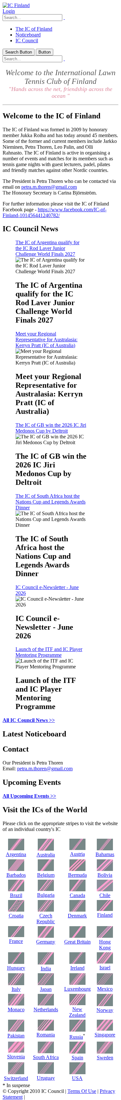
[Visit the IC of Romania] (46, 1029)
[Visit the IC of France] (16, 935)
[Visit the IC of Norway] (105, 1004)
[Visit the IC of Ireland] (77, 962)
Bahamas (105, 854)
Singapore (105, 1034)
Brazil (16, 895)
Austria (77, 854)
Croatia (16, 915)
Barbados (16, 875)
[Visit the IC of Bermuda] (77, 869)
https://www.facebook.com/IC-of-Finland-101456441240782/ (54, 212)
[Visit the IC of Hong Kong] (105, 936)
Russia (76, 1037)
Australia (45, 854)
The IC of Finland (33, 29)
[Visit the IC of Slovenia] (16, 1051)
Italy (16, 989)
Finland (105, 915)
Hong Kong (105, 944)
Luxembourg (77, 989)
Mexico (105, 989)
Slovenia (16, 1056)
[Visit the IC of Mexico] (105, 983)
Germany (45, 942)
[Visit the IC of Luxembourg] (77, 983)
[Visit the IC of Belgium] (46, 869)
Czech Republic (45, 918)
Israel (104, 967)
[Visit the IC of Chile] (105, 889)
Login (9, 11)
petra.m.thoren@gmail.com (49, 187)
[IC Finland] (16, 5)
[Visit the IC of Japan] (46, 983)
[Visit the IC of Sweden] (105, 1052)
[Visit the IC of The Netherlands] (46, 1003)
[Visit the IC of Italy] (16, 983)
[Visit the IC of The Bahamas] (105, 848)
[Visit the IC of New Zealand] (77, 1003)
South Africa (46, 1057)
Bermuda (77, 875)
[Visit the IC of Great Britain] (77, 936)
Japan (46, 989)
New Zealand (77, 1012)
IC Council (26, 40)
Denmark (77, 915)
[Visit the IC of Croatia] (16, 910)
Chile (104, 895)
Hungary (16, 968)
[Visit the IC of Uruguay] (46, 1072)
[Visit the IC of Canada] (77, 889)
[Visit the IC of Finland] (105, 909)
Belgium (46, 875)
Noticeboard (28, 34)
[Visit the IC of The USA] (77, 1072)
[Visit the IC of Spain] (77, 1052)
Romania (45, 1034)
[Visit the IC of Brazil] (16, 889)
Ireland (77, 968)
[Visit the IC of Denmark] (77, 910)
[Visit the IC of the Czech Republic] (46, 910)
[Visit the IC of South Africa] (46, 1051)
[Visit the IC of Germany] (46, 936)
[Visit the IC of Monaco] (16, 1003)
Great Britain (77, 942)
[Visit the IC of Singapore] (105, 1029)
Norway (104, 1010)
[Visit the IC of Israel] (105, 962)
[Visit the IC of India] (46, 962)
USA (77, 1078)
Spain (77, 1057)
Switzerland (16, 1078)
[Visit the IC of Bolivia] (105, 869)
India (46, 968)
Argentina (16, 854)
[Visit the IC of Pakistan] (16, 1030)
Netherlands (46, 1009)
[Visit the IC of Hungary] (16, 962)
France (16, 941)
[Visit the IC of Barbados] (16, 869)
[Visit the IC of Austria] (77, 848)
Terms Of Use (81, 1091)
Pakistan (16, 1035)
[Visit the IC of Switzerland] (16, 1072)
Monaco (16, 1009)
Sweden (105, 1057)
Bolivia (104, 875)
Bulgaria (46, 895)
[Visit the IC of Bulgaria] (46, 889)
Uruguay (46, 1078)
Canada (77, 895)
